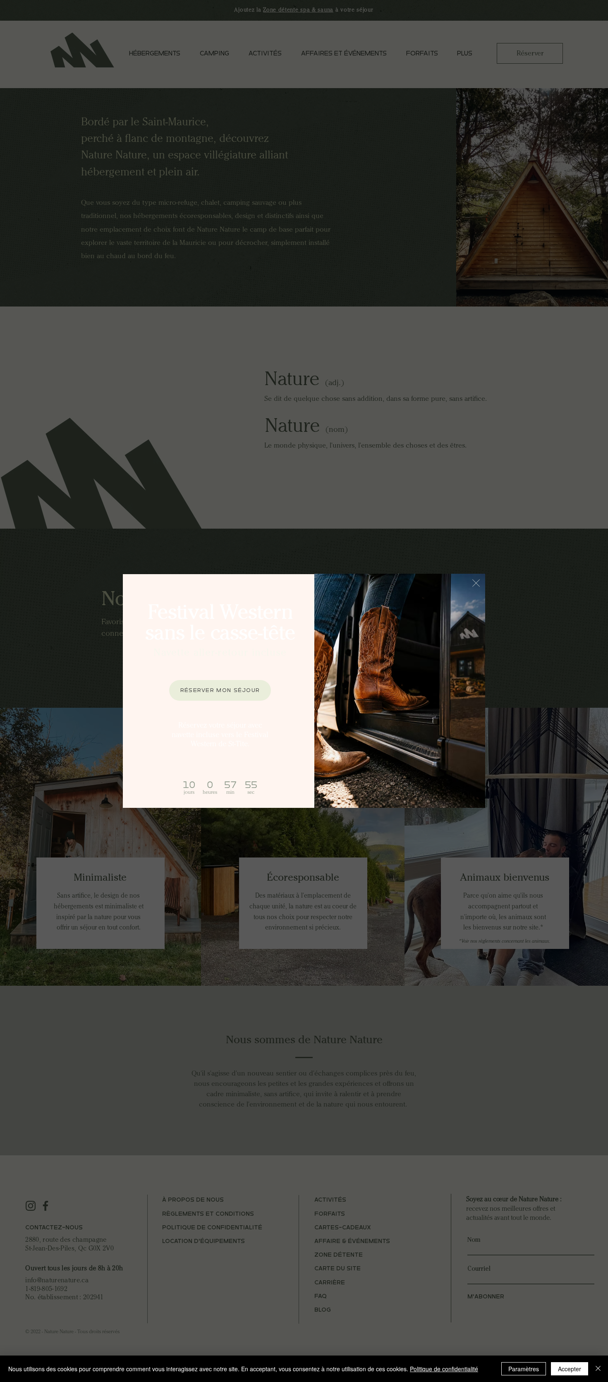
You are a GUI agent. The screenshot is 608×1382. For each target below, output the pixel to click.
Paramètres (523, 1369)
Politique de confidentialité (444, 1369)
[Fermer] (598, 1368)
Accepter (569, 1369)
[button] (476, 583)
